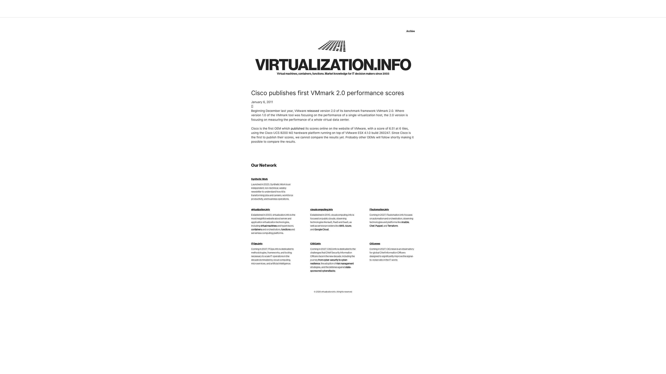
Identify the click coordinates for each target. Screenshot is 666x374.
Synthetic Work (259, 179)
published (298, 128)
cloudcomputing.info (321, 209)
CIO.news (375, 244)
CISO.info (315, 244)
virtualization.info (333, 65)
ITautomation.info (379, 209)
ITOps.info (256, 244)
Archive (410, 31)
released (313, 111)
